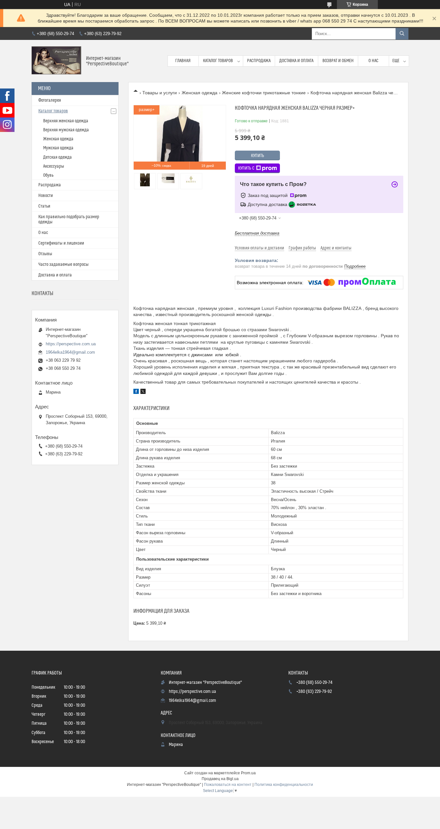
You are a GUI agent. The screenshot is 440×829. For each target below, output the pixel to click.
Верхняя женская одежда (65, 121)
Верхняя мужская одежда (66, 130)
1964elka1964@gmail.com (70, 352)
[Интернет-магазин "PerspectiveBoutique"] (56, 60)
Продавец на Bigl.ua (220, 779)
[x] (143, 392)
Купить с (246, 168)
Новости (45, 195)
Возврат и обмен (338, 60)
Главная (183, 60)
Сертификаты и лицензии (61, 243)
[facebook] (136, 392)
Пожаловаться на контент (228, 784)
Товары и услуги (159, 92)
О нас (373, 60)
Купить (257, 155)
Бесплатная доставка (257, 233)
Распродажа (259, 60)
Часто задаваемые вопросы (63, 264)
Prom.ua (248, 773)
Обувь (48, 175)
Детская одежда (57, 157)
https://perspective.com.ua (71, 343)
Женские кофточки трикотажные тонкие (264, 92)
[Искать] (402, 34)
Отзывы (45, 253)
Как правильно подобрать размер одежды (68, 219)
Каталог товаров (218, 60)
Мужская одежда (58, 148)
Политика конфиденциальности (283, 784)
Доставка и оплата (296, 60)
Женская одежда (199, 92)
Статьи (44, 206)
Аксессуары (53, 166)
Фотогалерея (49, 100)
